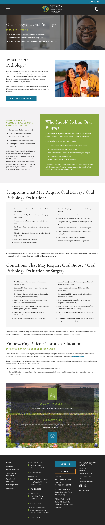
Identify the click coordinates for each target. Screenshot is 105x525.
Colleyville (58, 502)
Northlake (58, 507)
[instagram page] (85, 486)
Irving (63, 495)
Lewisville (58, 504)
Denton (71, 504)
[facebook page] (80, 486)
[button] (8, 9)
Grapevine (58, 492)
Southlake (66, 502)
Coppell (65, 504)
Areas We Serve (62, 499)
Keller (65, 492)
